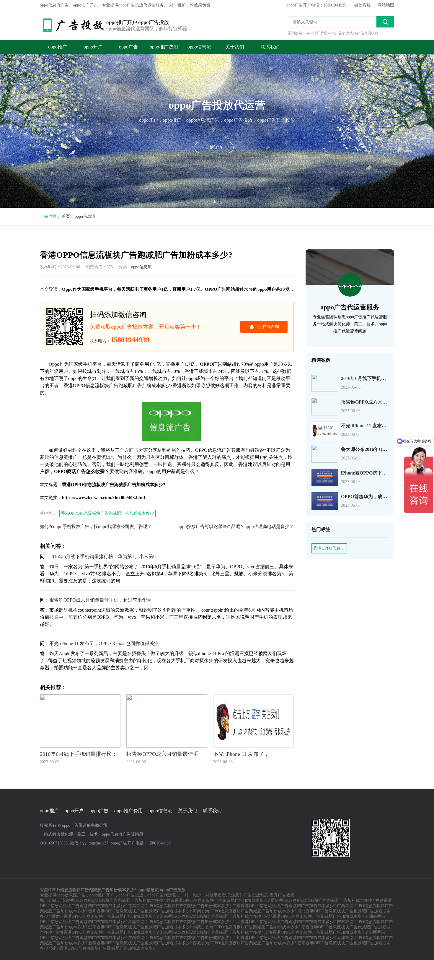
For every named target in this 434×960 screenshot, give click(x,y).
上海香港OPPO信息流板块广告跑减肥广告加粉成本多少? (316, 932)
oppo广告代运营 (161, 895)
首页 (66, 216)
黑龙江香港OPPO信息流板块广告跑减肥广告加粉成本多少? (105, 916)
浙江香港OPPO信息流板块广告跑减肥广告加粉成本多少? (102, 948)
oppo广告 (128, 46)
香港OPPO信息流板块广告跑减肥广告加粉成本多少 (107, 513)
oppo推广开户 (101, 895)
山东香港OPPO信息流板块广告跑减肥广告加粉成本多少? (211, 932)
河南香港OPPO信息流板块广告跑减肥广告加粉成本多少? (211, 916)
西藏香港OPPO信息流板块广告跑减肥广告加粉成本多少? (244, 943)
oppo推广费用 (164, 46)
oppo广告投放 (130, 895)
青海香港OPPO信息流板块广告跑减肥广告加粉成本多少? (107, 932)
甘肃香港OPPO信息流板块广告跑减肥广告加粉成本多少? (179, 906)
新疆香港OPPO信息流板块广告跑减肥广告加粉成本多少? (140, 943)
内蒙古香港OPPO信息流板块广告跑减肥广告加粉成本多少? (246, 927)
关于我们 (234, 46)
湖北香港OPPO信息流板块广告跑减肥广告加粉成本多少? (316, 916)
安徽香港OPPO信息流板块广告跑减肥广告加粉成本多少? (113, 900)
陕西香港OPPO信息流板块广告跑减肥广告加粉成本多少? (179, 937)
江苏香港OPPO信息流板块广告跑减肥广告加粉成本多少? (179, 922)
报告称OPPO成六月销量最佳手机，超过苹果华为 (100, 599)
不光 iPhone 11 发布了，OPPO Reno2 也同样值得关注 (104, 643)
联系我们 (270, 46)
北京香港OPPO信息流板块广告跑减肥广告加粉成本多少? (218, 900)
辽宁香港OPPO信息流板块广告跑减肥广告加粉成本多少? (140, 927)
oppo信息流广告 (70, 895)
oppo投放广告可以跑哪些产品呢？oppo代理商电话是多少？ (235, 526)
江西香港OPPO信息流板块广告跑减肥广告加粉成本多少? (284, 922)
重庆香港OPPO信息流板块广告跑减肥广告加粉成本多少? (322, 900)
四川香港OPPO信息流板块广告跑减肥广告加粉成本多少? (284, 937)
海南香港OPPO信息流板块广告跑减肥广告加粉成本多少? (244, 911)
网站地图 (386, 5)
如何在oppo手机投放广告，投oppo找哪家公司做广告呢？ (96, 526)
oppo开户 (93, 46)
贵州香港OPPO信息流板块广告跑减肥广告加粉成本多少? (140, 911)
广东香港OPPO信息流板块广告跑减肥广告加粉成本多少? (284, 906)
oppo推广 (57, 46)
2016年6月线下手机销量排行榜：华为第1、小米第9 (102, 556)
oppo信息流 (199, 46)
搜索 (385, 21)
